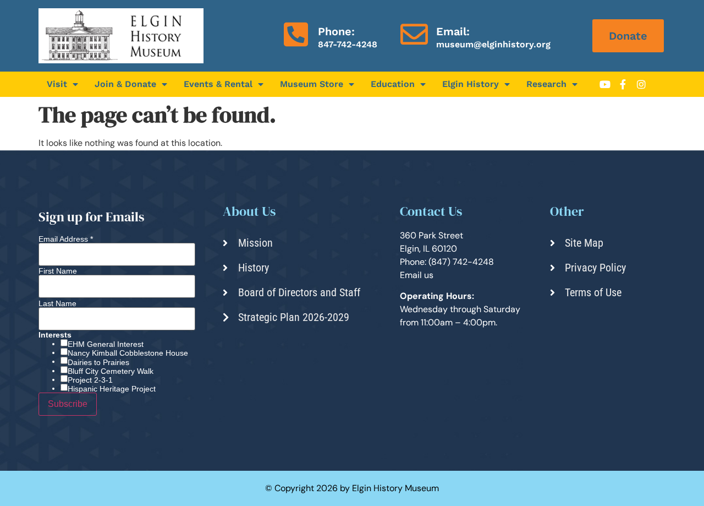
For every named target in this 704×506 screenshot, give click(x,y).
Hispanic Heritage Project (112, 389)
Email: (453, 31)
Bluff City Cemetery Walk (110, 371)
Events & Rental (218, 84)
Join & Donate (125, 84)
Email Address (65, 239)
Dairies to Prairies (98, 362)
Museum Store (311, 84)
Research (546, 84)
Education (393, 84)
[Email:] (414, 34)
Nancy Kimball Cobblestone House (128, 353)
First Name (57, 271)
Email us (416, 275)
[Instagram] (641, 84)
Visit (57, 84)
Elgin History (470, 84)
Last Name (57, 303)
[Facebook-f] (623, 84)
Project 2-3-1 (90, 380)
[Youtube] (605, 84)
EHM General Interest (106, 344)
